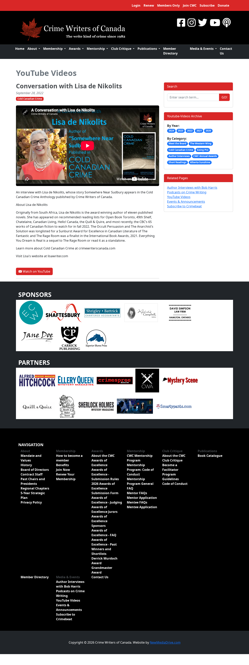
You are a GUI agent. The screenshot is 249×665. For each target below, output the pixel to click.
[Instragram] (192, 22)
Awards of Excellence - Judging (106, 500)
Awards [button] (75, 48)
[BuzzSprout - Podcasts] (227, 22)
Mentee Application (142, 507)
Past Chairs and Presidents (33, 481)
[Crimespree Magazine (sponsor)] (115, 380)
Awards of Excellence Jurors (104, 509)
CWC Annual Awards (205, 156)
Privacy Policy (31, 502)
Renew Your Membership (65, 476)
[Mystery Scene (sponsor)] (180, 380)
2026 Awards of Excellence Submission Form (104, 488)
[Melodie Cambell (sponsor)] (141, 312)
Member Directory (170, 50)
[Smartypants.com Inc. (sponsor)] (174, 406)
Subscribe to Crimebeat (184, 206)
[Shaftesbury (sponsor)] (64, 312)
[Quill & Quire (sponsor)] (37, 406)
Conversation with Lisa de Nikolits (69, 86)
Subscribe (207, 5)
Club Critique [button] (121, 48)
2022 (190, 130)
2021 (199, 130)
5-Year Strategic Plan (33, 495)
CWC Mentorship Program (140, 458)
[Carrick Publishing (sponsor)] (70, 338)
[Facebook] (181, 22)
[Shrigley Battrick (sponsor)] (102, 312)
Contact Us (226, 50)
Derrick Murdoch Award (104, 560)
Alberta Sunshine (200, 162)
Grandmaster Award (101, 570)
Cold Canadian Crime (30, 98)
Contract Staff (31, 474)
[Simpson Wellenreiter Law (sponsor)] (180, 312)
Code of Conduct (175, 484)
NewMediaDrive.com (165, 642)
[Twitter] (202, 22)
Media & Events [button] (202, 48)
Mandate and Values (31, 458)
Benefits (62, 465)
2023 (180, 130)
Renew (149, 5)
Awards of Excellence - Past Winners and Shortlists (104, 547)
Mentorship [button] (96, 48)
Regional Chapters (35, 488)
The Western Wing (200, 143)
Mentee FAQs (137, 502)
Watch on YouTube (36, 271)
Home (19, 48)
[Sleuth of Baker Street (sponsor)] (66, 406)
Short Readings (177, 162)
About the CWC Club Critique (173, 458)
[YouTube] (215, 22)
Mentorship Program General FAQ (140, 483)
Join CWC (189, 5)
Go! (224, 97)
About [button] (32, 48)
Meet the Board (177, 143)
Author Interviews (179, 156)
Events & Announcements (186, 201)
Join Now (63, 470)
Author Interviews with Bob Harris (192, 187)
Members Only (168, 5)
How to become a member (69, 458)
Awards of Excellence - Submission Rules (105, 474)
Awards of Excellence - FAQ (103, 532)
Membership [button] (53, 48)
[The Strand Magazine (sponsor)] (135, 406)
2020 (208, 130)
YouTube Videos (46, 73)
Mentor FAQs (137, 493)
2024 (171, 130)
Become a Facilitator (170, 467)
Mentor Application (142, 498)
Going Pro (202, 150)
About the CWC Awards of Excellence (103, 460)
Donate (223, 5)
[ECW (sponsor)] (31, 312)
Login (136, 5)
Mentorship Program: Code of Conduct (140, 469)
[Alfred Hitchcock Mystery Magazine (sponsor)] (37, 380)
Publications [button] (148, 48)
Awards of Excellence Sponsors (99, 521)
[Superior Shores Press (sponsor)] (96, 338)
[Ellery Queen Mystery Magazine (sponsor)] (76, 380)
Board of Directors (35, 470)
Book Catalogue (210, 456)
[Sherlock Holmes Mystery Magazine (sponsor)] (96, 406)
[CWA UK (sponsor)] (147, 380)
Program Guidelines (170, 476)
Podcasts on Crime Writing (186, 192)
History (26, 465)
